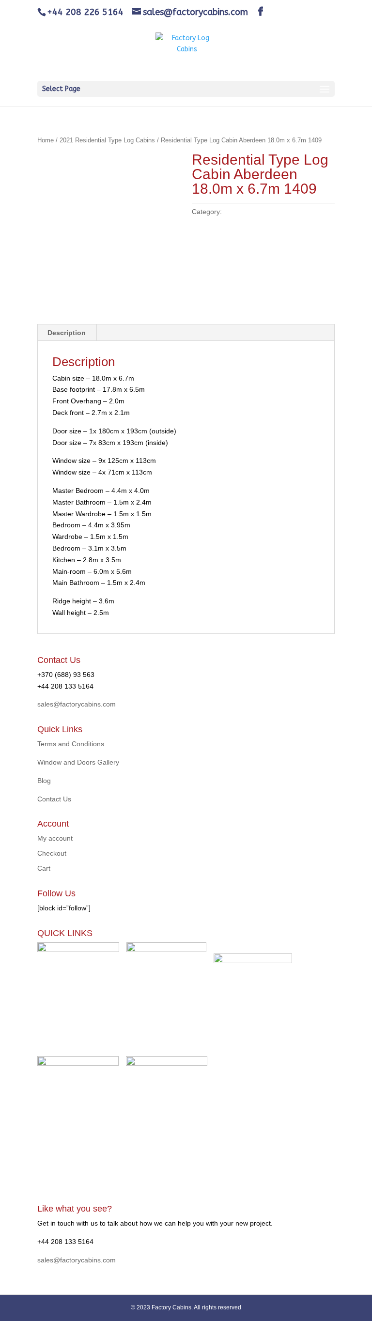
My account (55, 838)
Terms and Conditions (70, 744)
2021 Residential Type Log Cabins (107, 140)
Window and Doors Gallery (78, 762)
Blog (44, 780)
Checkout (51, 853)
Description (66, 333)
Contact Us (54, 799)
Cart (43, 868)
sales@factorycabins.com (76, 704)
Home (45, 140)
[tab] (67, 332)
